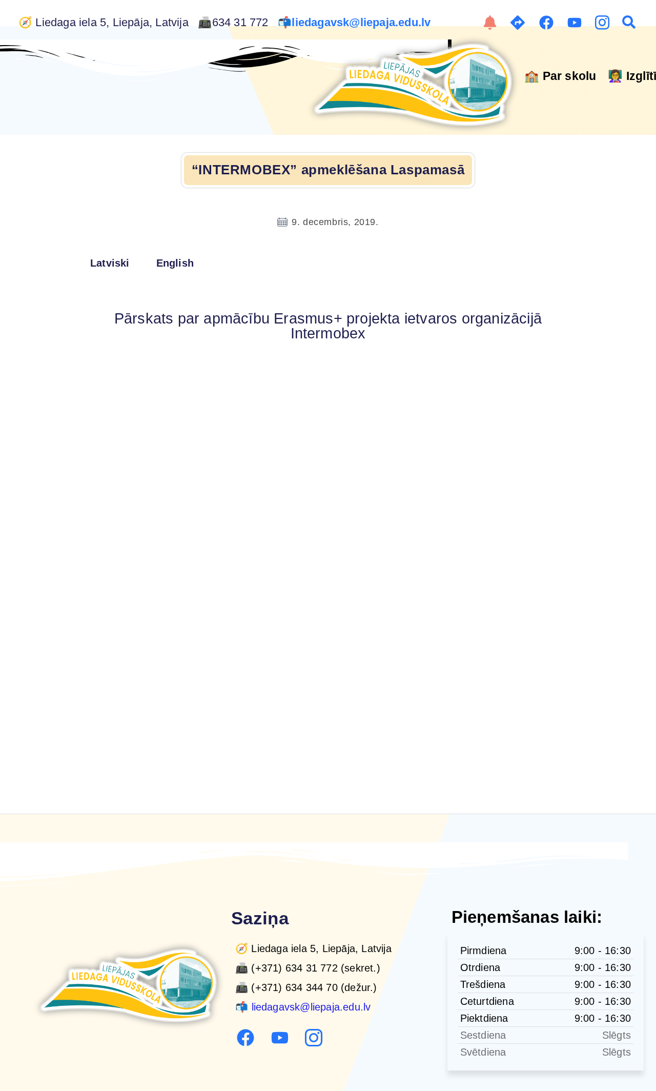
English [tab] (175, 263)
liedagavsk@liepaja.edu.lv (363, 22)
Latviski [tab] (110, 263)
